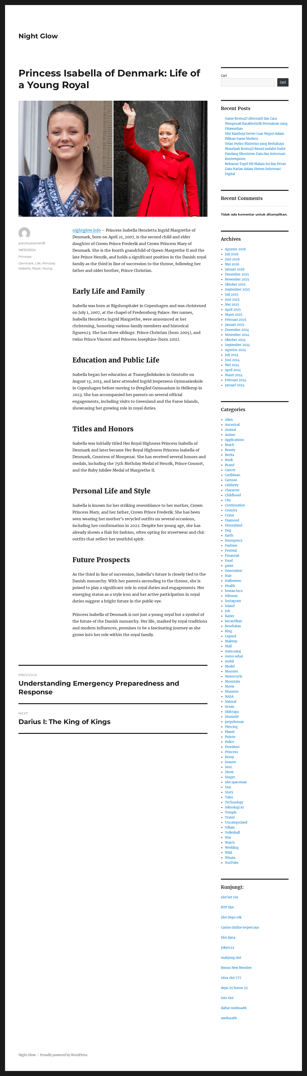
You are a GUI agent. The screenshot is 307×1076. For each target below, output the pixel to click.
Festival (231, 551)
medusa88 (229, 1018)
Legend (230, 636)
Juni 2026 (232, 259)
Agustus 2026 (235, 249)
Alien (229, 420)
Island (230, 606)
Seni (228, 767)
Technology (234, 802)
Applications (234, 440)
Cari (224, 76)
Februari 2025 (235, 320)
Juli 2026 (232, 254)
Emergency (233, 540)
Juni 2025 (232, 300)
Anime (230, 435)
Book (229, 460)
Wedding (232, 848)
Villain (230, 827)
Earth (229, 535)
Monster (231, 671)
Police (229, 742)
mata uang (233, 651)
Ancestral (232, 425)
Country (231, 510)
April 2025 (233, 310)
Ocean (229, 707)
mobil (229, 661)
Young (47, 268)
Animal (230, 430)
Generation (233, 571)
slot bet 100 (229, 897)
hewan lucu (233, 591)
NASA (229, 697)
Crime (229, 515)
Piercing (231, 727)
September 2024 (237, 345)
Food (229, 561)
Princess (24, 256)
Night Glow (38, 36)
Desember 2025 (237, 274)
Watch (230, 843)
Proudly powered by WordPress (64, 1055)
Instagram (233, 601)
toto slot (227, 998)
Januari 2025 (234, 325)
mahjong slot (231, 958)
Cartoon (231, 480)
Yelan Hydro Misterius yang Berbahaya (254, 144)
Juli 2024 (231, 355)
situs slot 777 (231, 978)
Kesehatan (233, 626)
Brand (229, 465)
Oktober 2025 (235, 284)
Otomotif (232, 717)
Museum (231, 692)
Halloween (233, 581)
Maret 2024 (233, 375)
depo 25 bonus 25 (234, 988)
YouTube (231, 863)
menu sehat (234, 656)
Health (230, 586)
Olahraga (232, 712)
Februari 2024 (235, 380)
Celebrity (231, 485)
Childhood (233, 495)
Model (230, 666)
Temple (230, 812)
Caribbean (232, 475)
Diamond (232, 520)
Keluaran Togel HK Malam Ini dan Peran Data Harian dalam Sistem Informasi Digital (255, 169)
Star (228, 787)
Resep (229, 757)
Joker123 (227, 948)
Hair (228, 576)
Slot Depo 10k (231, 917)
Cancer (230, 470)
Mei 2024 (232, 365)
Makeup (231, 641)
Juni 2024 (232, 360)
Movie (229, 686)
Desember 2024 (237, 330)
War (228, 838)
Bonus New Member (236, 968)
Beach (229, 445)
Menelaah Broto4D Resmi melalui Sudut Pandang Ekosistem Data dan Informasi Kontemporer (255, 154)
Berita (229, 455)
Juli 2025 (231, 294)
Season (230, 762)
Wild (228, 853)
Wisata (230, 858)
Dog (228, 530)
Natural (230, 702)
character (232, 490)
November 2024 (237, 335)
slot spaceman (236, 782)
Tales (229, 797)
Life (38, 263)
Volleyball (232, 832)
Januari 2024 (234, 385)
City (228, 500)
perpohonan (234, 722)
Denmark (26, 263)
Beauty (230, 450)
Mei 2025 (232, 305)
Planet (230, 732)
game (229, 566)
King (228, 631)
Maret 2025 (233, 315)
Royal (36, 268)
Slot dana (228, 938)
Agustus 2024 (235, 350)
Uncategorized (236, 822)
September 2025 (237, 289)
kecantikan (233, 621)
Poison (230, 737)
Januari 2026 (235, 269)
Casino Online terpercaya (240, 927)
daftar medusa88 (234, 1008)
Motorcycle (233, 676)
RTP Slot (227, 907)
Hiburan (231, 596)
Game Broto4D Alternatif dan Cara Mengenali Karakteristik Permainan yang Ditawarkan (256, 124)
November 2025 (237, 279)
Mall (228, 646)
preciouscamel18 (31, 243)
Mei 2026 (232, 264)
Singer (230, 777)
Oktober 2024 (235, 340)
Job (227, 611)
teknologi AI (234, 807)
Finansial (232, 556)
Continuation (235, 505)
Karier (229, 616)
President (232, 747)
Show (229, 772)
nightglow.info (86, 230)
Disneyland (233, 525)
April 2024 (233, 370)
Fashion (231, 546)
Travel (230, 817)
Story (229, 792)
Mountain (232, 681)
